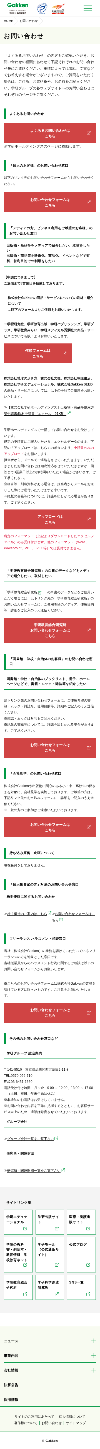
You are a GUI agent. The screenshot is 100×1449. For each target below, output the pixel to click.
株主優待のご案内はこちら (27, 913)
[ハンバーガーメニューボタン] (87, 8)
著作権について (26, 1423)
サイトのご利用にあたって (34, 1416)
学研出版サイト (48, 1219)
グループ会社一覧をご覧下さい (30, 1138)
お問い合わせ (52, 1423)
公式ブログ (78, 1244)
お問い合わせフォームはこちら (50, 202)
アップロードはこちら (50, 519)
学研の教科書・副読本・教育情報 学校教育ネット (17, 1252)
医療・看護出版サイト (80, 1219)
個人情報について (72, 1416)
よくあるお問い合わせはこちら (50, 133)
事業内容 (11, 1356)
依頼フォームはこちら (38, 353)
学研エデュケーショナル (17, 1219)
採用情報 (11, 1400)
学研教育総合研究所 (22, 592)
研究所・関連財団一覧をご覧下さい (34, 1170)
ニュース (11, 1341)
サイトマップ (76, 1423)
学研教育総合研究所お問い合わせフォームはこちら (50, 630)
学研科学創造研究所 (48, 1285)
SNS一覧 (76, 1282)
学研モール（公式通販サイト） (48, 1250)
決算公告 (11, 1385)
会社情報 (11, 1370)
